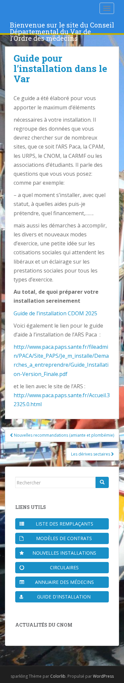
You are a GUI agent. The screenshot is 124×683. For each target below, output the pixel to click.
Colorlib (57, 676)
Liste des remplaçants (64, 524)
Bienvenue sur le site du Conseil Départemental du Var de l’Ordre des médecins (62, 27)
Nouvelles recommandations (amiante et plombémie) (63, 435)
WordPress (103, 676)
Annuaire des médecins (64, 582)
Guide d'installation (64, 596)
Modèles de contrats (64, 538)
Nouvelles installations (64, 553)
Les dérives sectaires (91, 454)
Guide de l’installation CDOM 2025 (55, 313)
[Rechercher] (102, 482)
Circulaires (64, 567)
